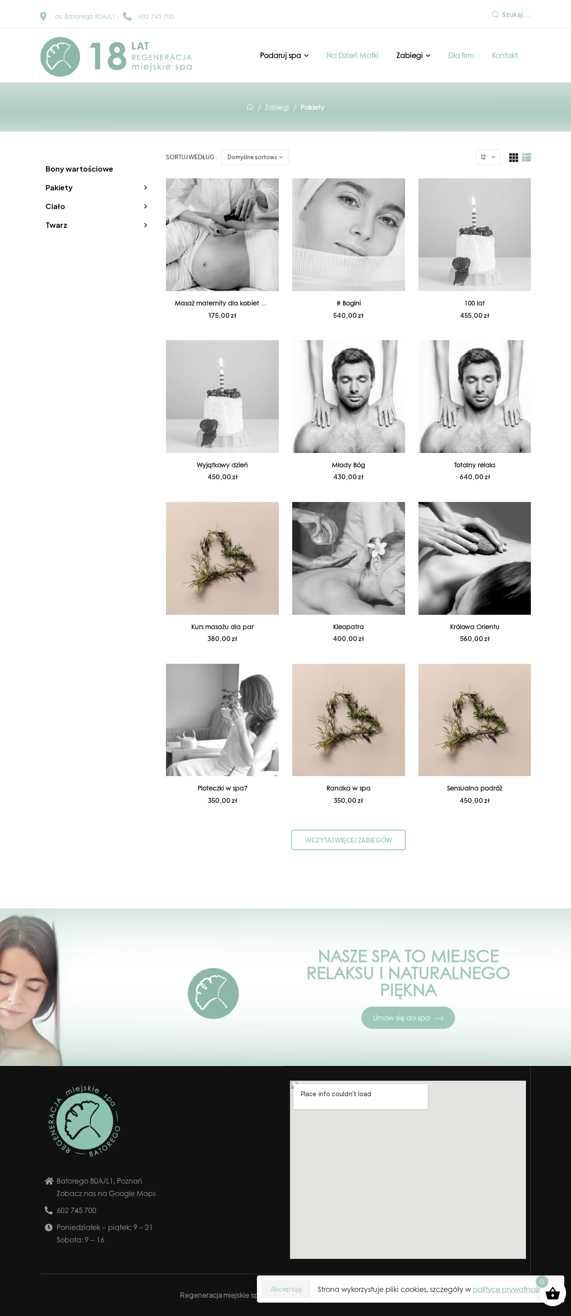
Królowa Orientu (475, 626)
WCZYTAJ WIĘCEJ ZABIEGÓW (348, 840)
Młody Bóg (348, 464)
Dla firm (461, 55)
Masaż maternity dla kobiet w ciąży (229, 302)
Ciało (55, 206)
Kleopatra (348, 626)
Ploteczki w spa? (223, 787)
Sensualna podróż (474, 787)
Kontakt (504, 55)
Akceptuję (286, 1289)
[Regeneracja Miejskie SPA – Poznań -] (116, 57)
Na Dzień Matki (353, 55)
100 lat (474, 302)
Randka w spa (349, 787)
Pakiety (59, 187)
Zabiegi (410, 55)
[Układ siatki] (513, 157)
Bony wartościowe (79, 168)
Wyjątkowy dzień (222, 464)
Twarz (56, 225)
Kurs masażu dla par (222, 626)
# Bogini (348, 302)
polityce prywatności (508, 1289)
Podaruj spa (280, 55)
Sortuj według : (191, 156)
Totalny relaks (474, 464)
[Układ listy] (526, 157)
